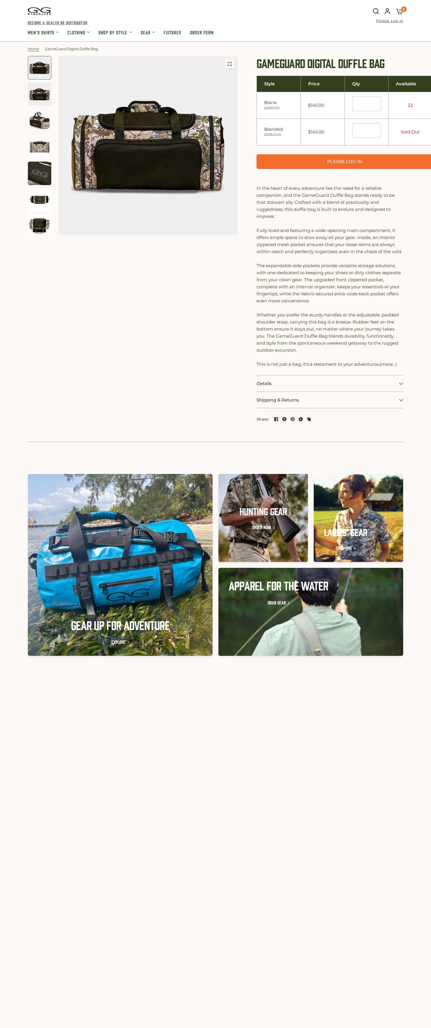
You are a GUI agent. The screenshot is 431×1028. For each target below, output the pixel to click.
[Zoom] (229, 64)
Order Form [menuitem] (202, 32)
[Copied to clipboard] (309, 419)
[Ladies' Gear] (358, 518)
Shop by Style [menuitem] (113, 32)
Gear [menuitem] (146, 32)
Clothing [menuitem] (76, 32)
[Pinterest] (292, 419)
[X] (284, 419)
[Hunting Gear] (263, 518)
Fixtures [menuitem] (172, 32)
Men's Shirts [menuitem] (41, 32)
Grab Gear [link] (277, 602)
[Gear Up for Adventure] (120, 565)
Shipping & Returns (278, 400)
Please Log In (389, 21)
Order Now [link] (261, 527)
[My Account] (387, 11)
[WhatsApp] (300, 419)
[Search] (376, 11)
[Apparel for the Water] (310, 612)
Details (264, 383)
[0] (398, 11)
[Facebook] (276, 419)
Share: (263, 419)
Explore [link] (118, 642)
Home (33, 49)
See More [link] (344, 548)
